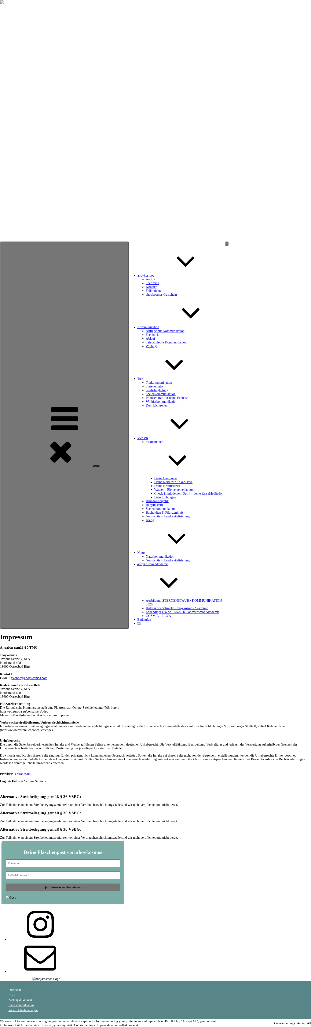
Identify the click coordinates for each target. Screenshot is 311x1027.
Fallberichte (153, 290)
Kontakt (151, 287)
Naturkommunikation (160, 556)
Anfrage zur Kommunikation (165, 331)
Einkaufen (144, 619)
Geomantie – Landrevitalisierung (168, 516)
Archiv (150, 279)
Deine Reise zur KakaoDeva (173, 482)
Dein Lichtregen (157, 405)
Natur (141, 552)
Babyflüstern (154, 505)
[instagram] (40, 939)
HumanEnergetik (157, 501)
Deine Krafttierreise (167, 486)
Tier (140, 378)
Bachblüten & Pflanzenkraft (164, 512)
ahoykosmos (9, 229)
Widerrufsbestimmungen (23, 1010)
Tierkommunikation (159, 382)
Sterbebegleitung (157, 390)
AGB (11, 995)
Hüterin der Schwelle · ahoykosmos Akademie (177, 608)
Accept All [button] (304, 1023)
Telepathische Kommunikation (166, 342)
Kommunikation (148, 327)
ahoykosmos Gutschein (161, 294)
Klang (150, 520)
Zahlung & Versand (20, 1000)
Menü (96, 465)
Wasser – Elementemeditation (174, 489)
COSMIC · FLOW (158, 616)
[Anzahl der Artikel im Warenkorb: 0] (226, 243)
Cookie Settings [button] (284, 1023)
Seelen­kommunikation (161, 394)
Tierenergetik (154, 386)
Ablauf (150, 338)
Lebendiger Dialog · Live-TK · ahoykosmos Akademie (182, 612)
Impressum (15, 989)
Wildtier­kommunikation (161, 401)
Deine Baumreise (165, 478)
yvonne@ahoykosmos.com (29, 678)
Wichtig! (151, 346)
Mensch (142, 438)
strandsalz (23, 774)
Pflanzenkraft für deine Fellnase (167, 398)
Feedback (152, 334)
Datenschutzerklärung (21, 1005)
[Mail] (40, 971)
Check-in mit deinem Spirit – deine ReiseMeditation (188, 493)
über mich (152, 283)
